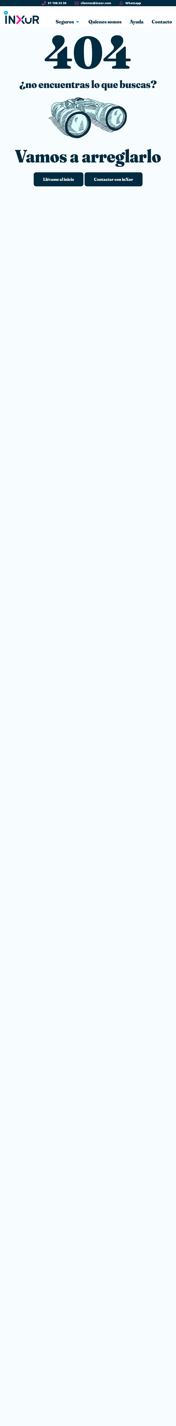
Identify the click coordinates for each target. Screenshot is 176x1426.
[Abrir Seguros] (77, 22)
